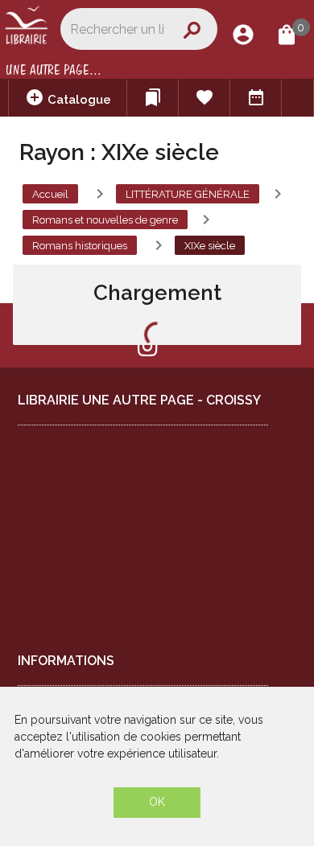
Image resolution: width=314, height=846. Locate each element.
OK (157, 801)
